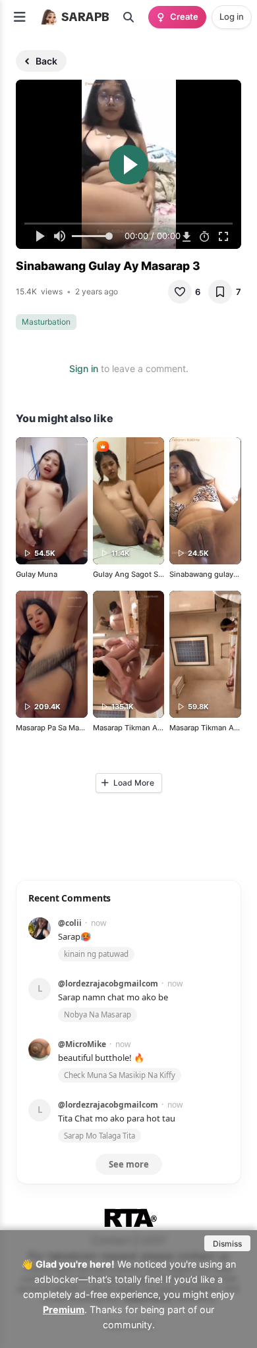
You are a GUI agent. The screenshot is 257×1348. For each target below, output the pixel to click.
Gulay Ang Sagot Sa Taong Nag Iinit (155, 574)
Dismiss (227, 1244)
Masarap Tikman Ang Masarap (145, 727)
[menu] (19, 17)
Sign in (83, 368)
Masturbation (46, 322)
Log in (231, 16)
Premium (63, 1309)
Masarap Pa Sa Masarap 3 (60, 727)
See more (129, 1164)
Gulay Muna (36, 574)
